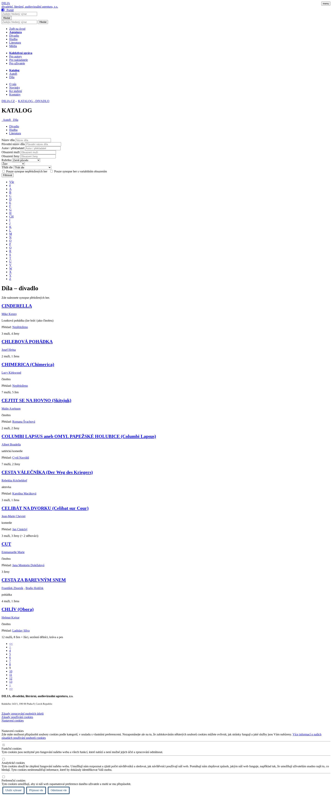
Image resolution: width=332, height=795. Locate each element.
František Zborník (12, 588)
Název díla (8, 140)
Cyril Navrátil (20, 457)
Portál (9, 10)
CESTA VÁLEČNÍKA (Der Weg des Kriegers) (47, 472)
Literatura (15, 42)
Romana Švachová (23, 421)
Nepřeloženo (20, 327)
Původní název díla (13, 144)
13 (10, 681)
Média (13, 46)
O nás (12, 84)
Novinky (14, 87)
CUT (6, 543)
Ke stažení (15, 91)
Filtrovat (7, 175)
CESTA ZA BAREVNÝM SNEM (34, 579)
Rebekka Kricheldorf (14, 480)
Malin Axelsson (11, 408)
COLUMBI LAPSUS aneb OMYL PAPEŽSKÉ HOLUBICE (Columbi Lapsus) (79, 436)
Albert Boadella (11, 444)
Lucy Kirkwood (11, 372)
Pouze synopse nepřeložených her (26, 171)
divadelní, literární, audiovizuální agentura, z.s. (30, 6)
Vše (11, 182)
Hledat (6, 18)
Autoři (13, 73)
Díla (11, 77)
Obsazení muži (11, 152)
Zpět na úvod (17, 28)
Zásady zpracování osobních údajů (23, 713)
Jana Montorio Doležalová (28, 565)
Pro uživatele (17, 63)
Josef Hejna (9, 349)
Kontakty (15, 94)
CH (11, 216)
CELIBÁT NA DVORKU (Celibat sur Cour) (45, 508)
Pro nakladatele (18, 60)
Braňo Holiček (34, 588)
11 (10, 674)
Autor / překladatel (13, 148)
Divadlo (14, 35)
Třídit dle (7, 167)
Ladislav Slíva (21, 630)
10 (10, 671)
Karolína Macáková (24, 493)
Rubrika (6, 160)
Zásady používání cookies (17, 717)
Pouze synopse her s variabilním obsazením (80, 171)
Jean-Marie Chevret (13, 516)
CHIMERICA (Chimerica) (28, 364)
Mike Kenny (9, 314)
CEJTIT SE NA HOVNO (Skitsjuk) (36, 400)
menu (326, 3)
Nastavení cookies (13, 720)
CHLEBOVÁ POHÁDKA (27, 341)
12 (10, 678)
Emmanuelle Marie (13, 552)
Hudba (13, 39)
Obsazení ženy (10, 156)
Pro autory (15, 56)
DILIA (6, 3)
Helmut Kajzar (10, 617)
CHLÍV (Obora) (18, 609)
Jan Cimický (19, 529)
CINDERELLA (17, 305)
